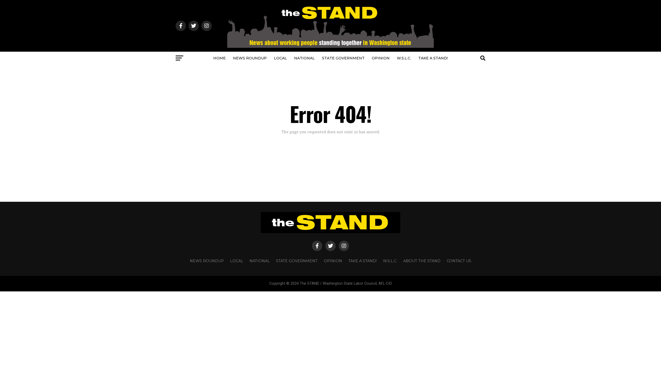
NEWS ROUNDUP (250, 58)
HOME (219, 58)
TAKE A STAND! (433, 58)
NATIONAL (304, 58)
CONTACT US (459, 261)
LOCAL (280, 58)
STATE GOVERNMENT (343, 58)
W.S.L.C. (404, 58)
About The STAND (421, 261)
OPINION (381, 58)
